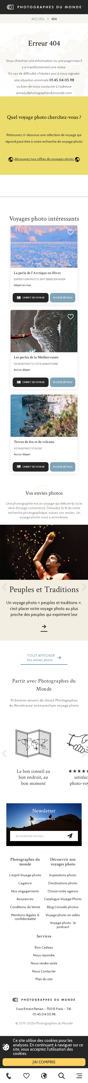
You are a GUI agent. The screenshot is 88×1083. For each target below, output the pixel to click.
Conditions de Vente (25, 907)
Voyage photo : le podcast (63, 925)
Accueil (38, 18)
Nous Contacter (44, 971)
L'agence (25, 883)
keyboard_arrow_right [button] (84, 587)
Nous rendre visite (44, 963)
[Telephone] (8, 1076)
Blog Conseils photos (63, 907)
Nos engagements (25, 891)
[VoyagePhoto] (44, 1076)
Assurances (25, 899)
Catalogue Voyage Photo (63, 899)
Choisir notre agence (63, 891)
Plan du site (44, 979)
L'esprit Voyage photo (25, 875)
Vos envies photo (40, 660)
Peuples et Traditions (44, 589)
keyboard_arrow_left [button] (4, 587)
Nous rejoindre (44, 955)
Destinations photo (62, 883)
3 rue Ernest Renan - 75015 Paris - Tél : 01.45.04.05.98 (44, 1011)
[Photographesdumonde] (44, 7)
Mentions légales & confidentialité (25, 917)
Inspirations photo (62, 875)
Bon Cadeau (44, 947)
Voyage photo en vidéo (63, 915)
